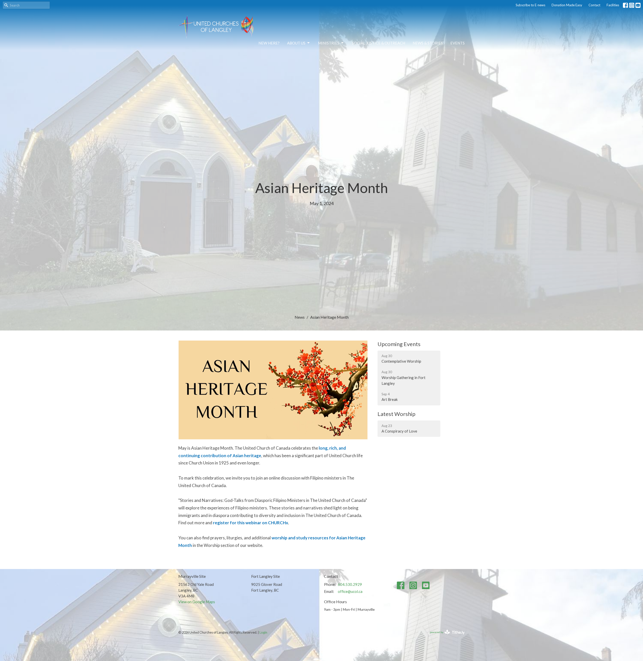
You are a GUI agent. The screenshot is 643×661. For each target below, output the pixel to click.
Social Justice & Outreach (378, 43)
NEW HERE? (269, 43)
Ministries (328, 43)
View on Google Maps (196, 601)
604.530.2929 (350, 584)
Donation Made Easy (567, 5)
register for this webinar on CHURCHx (250, 522)
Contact (594, 5)
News (300, 317)
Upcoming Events (399, 344)
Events (457, 43)
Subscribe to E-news (530, 5)
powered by (445, 636)
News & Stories (428, 43)
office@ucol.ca (350, 591)
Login (263, 632)
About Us (296, 43)
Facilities (613, 5)
